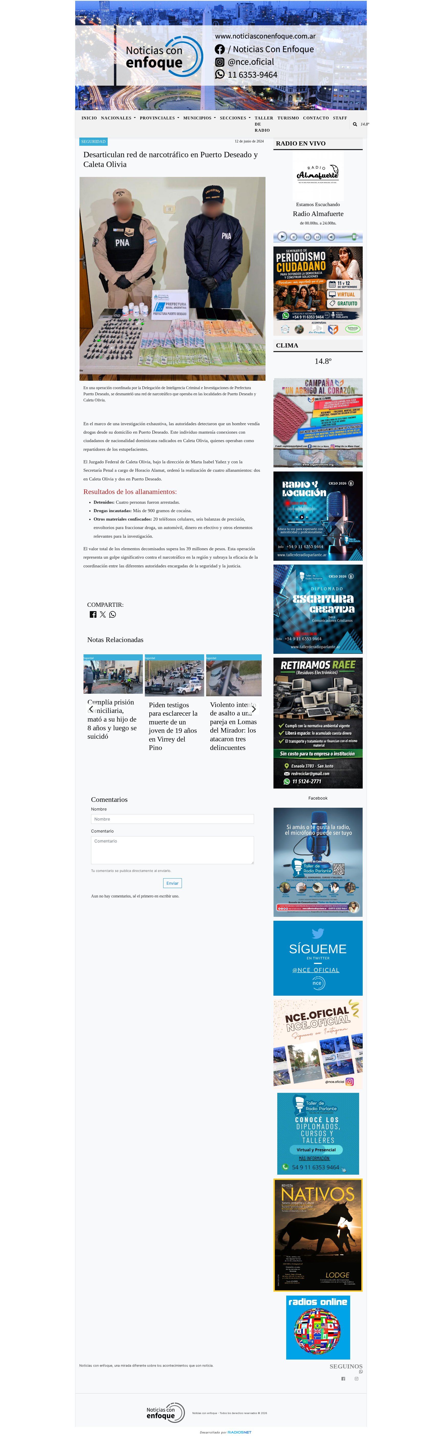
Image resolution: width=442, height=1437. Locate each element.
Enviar (173, 883)
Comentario (102, 831)
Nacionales (117, 118)
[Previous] (91, 709)
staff (340, 118)
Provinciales (158, 118)
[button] (355, 124)
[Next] (253, 709)
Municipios (198, 118)
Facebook (318, 797)
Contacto (316, 118)
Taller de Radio (264, 124)
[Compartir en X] (103, 616)
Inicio (89, 118)
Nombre (99, 809)
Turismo (288, 118)
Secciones (234, 118)
